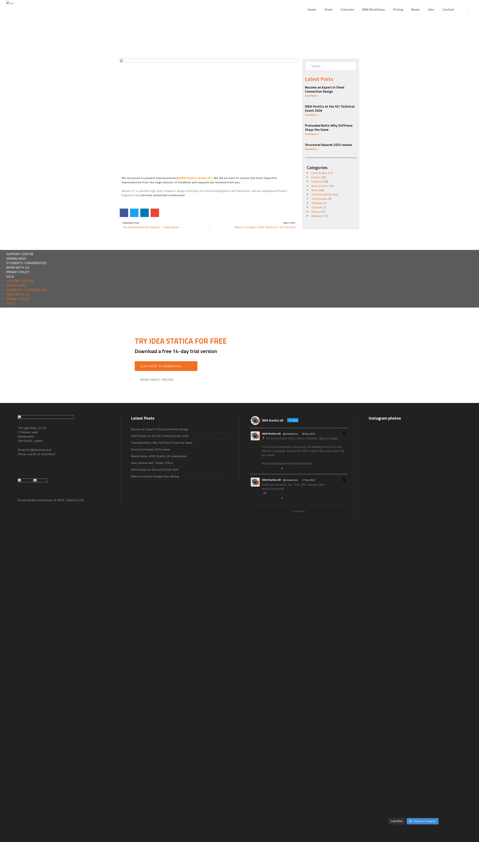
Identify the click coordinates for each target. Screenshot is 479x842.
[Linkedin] (78, 469)
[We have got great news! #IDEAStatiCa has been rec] (383, 632)
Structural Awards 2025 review (328, 144)
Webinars (317, 216)
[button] (124, 213)
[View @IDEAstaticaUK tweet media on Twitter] (265, 493)
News (314, 190)
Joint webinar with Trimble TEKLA (152, 463)
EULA (10, 276)
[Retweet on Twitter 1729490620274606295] (270, 468)
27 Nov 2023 (308, 480)
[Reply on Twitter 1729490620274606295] (264, 468)
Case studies (319, 173)
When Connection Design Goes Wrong (155, 476)
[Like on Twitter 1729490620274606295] (277, 468)
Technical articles (321, 194)
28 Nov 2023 (308, 433)
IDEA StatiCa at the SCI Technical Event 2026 (330, 108)
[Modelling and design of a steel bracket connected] (444, 727)
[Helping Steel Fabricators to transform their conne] (383, 757)
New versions (319, 186)
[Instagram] (96, 469)
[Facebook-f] (22, 469)
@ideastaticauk (290, 433)
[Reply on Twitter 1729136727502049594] (264, 498)
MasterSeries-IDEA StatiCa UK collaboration (159, 456)
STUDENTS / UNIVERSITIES (26, 262)
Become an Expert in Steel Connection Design (324, 89)
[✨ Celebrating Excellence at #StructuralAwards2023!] (444, 518)
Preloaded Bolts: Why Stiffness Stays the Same (329, 127)
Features (317, 181)
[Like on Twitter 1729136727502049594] (277, 498)
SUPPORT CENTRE (19, 253)
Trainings (317, 203)
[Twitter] (41, 469)
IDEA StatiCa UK (271, 433)
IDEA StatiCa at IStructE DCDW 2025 (155, 469)
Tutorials (316, 207)
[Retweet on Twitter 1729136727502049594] (270, 498)
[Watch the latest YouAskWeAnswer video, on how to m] (413, 737)
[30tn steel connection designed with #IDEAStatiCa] (413, 617)
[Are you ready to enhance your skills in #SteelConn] (383, 479)
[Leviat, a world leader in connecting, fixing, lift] (444, 654)
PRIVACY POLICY (18, 271)
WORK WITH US (17, 267)
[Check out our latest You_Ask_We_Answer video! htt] (413, 441)
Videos (315, 211)
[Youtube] (59, 469)
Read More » (312, 95)
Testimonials (319, 198)
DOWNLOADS (16, 258)
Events (315, 177)
